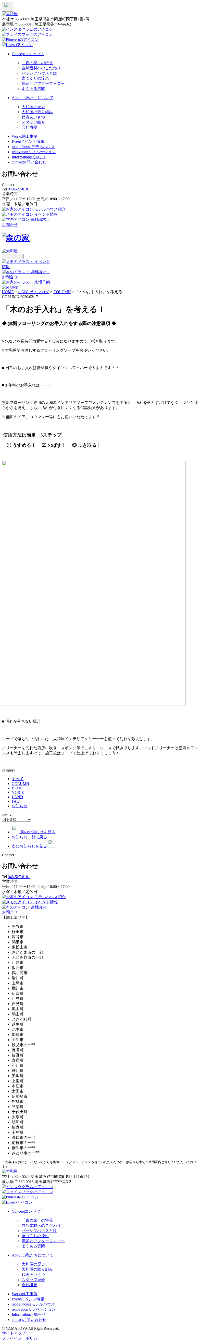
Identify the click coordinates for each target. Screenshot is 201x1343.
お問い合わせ (29, 162)
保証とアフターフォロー (43, 83)
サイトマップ (13, 1333)
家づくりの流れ (35, 78)
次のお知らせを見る (30, 846)
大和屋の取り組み (37, 112)
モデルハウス (33, 147)
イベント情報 (28, 141)
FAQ (16, 801)
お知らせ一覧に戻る (29, 837)
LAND (17, 797)
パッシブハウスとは (39, 73)
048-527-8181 (19, 189)
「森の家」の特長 (37, 63)
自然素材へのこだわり (41, 68)
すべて (18, 779)
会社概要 (29, 127)
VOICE (18, 792)
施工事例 (25, 136)
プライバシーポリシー (21, 1338)
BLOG (17, 788)
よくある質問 (33, 89)
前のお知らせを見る (37, 832)
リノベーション (34, 152)
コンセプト (28, 54)
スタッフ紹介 (33, 122)
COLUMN (20, 784)
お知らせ (29, 157)
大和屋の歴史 (33, 107)
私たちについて (32, 98)
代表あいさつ (33, 117)
